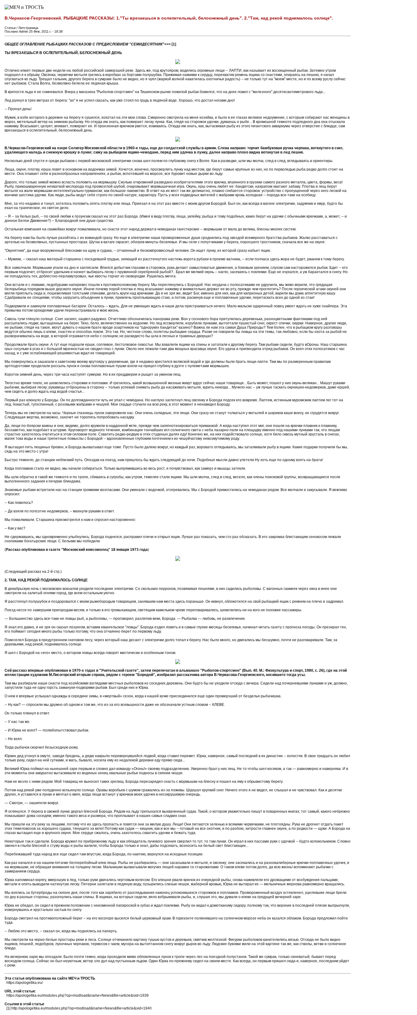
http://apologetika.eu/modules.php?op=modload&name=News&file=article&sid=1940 (81, 1008)
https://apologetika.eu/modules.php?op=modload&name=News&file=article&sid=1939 (77, 995)
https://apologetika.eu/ (24, 983)
